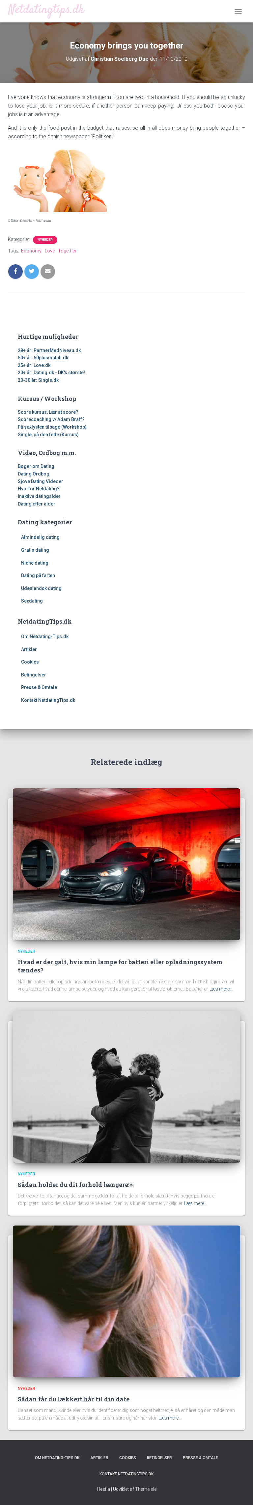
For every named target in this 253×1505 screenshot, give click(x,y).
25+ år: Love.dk (34, 365)
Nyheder (45, 240)
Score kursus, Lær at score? (48, 412)
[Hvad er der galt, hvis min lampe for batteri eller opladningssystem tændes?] (126, 863)
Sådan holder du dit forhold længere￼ (76, 1185)
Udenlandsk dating (41, 588)
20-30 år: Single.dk (38, 380)
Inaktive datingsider (39, 496)
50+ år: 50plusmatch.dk (43, 357)
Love (50, 250)
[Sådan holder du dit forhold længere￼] (126, 1086)
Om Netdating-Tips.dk (45, 636)
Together (67, 250)
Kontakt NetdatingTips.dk (48, 700)
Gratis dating (35, 550)
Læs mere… (221, 989)
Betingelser (33, 674)
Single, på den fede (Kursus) (48, 434)
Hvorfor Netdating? (39, 488)
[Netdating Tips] (49, 11)
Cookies (30, 662)
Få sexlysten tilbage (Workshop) (52, 427)
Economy (31, 250)
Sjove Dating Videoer (40, 481)
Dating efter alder (36, 504)
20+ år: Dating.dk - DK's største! (51, 372)
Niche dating (34, 563)
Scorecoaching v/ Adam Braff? (51, 419)
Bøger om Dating (36, 466)
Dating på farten (38, 575)
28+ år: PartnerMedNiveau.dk (49, 350)
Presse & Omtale (39, 687)
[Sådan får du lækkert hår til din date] (126, 1300)
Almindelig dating (40, 537)
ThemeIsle (145, 1489)
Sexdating (32, 601)
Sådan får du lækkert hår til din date (73, 1399)
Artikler (29, 649)
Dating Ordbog (33, 473)
